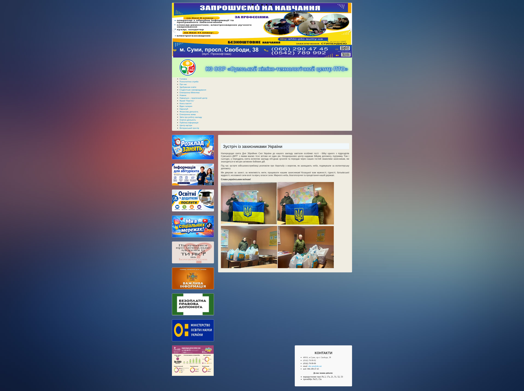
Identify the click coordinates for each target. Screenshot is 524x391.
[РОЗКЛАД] (193, 147)
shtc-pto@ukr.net (315, 366)
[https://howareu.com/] (193, 252)
